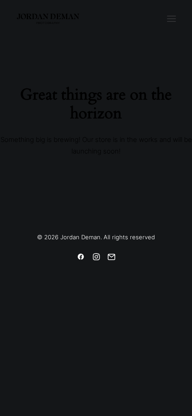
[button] (171, 18)
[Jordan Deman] (48, 18)
